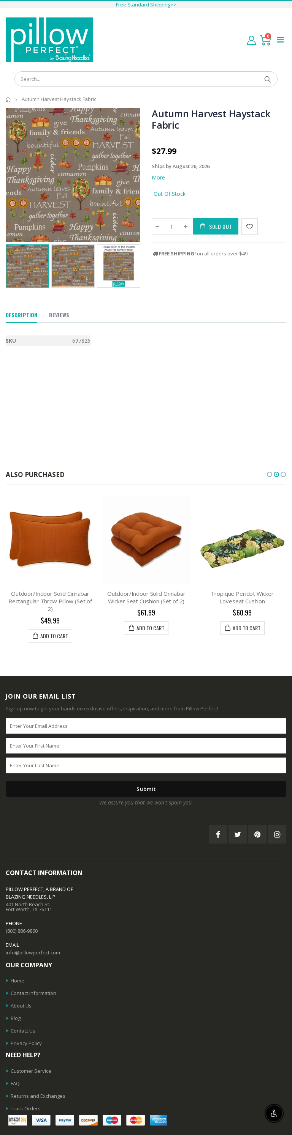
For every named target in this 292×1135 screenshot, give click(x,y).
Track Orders (26, 1108)
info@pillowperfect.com (33, 952)
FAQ (15, 1083)
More (158, 177)
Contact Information (33, 993)
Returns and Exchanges (38, 1095)
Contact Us (23, 1030)
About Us (21, 1005)
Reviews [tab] (59, 315)
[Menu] (280, 40)
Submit (146, 789)
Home (8, 99)
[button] (269, 474)
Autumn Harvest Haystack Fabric (211, 119)
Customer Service (31, 1070)
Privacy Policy (26, 1043)
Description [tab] (21, 315)
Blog (16, 1018)
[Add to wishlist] (249, 226)
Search (267, 79)
